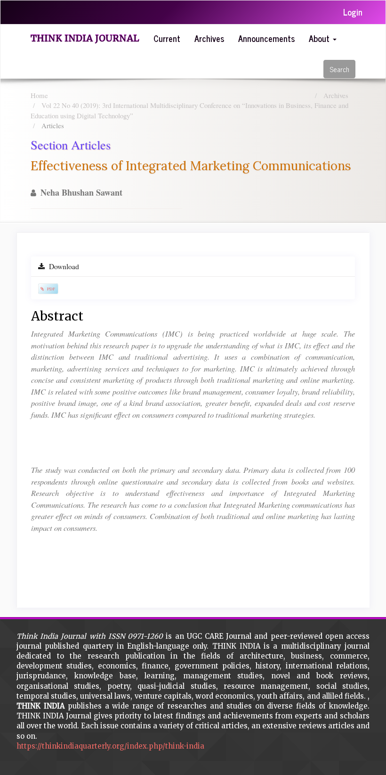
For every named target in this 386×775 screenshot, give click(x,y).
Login (352, 12)
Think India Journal (85, 38)
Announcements (266, 38)
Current (166, 38)
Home (39, 95)
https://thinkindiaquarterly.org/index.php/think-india (110, 746)
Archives (209, 38)
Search (339, 69)
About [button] (320, 38)
